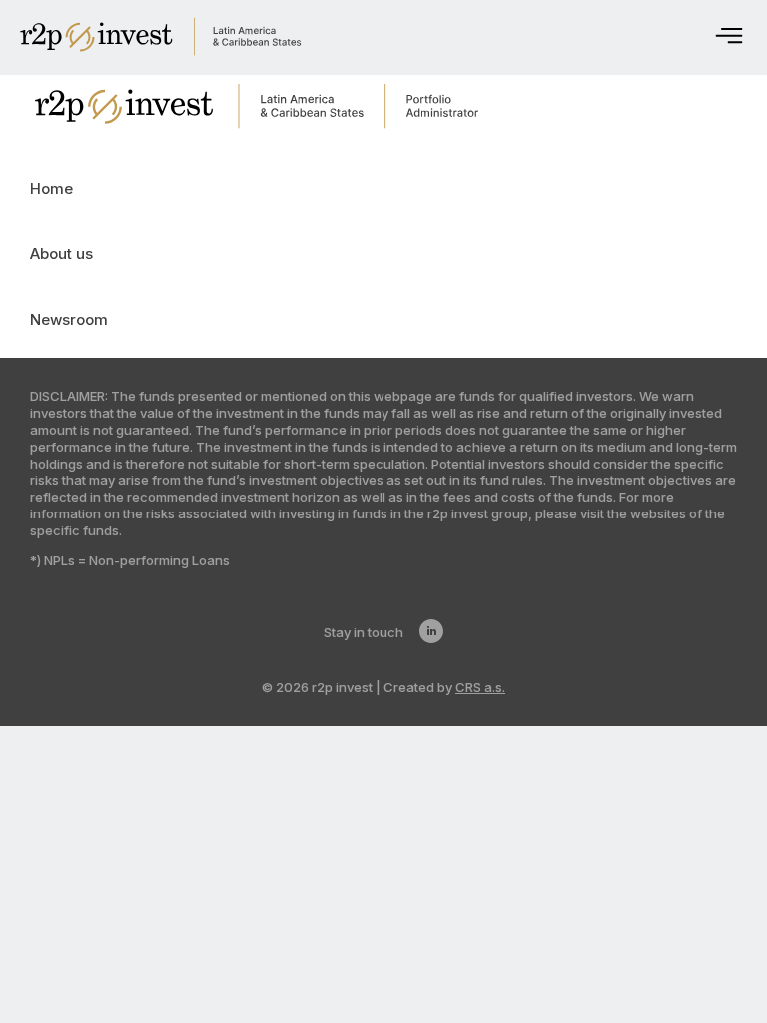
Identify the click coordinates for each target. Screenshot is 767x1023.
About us (61, 253)
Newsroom (69, 319)
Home (51, 188)
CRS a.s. (480, 687)
